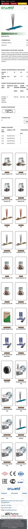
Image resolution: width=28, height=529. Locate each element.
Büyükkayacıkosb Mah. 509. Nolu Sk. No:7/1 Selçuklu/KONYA (12, 501)
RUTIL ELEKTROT (21, 328)
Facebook (4, 493)
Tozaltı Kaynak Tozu (7, 328)
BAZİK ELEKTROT (21, 354)
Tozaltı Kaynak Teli (7, 277)
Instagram (14, 493)
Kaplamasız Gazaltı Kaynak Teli (7, 199)
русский (12, 1)
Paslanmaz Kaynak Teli (21, 382)
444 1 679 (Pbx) (6, 505)
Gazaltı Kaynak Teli (7, 173)
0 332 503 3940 (6, 507)
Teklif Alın (13, 3)
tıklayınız (14, 527)
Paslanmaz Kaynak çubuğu (21, 436)
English (7, 1)
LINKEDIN (24, 493)
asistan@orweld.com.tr (9, 510)
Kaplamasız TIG (7, 251)
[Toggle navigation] (25, 8)
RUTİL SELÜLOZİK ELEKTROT (7, 355)
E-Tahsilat (6, 3)
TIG (7, 226)
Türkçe (3, 1)
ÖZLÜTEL (7, 381)
